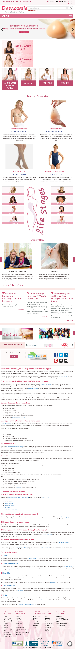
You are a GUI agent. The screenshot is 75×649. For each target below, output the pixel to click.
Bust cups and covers (11, 509)
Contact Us (19, 618)
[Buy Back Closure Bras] (17, 47)
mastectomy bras (33, 388)
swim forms (53, 582)
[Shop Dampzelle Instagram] (66, 360)
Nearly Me (6, 573)
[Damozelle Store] (14, 9)
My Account (63, 1)
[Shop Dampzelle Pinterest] (56, 360)
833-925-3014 (61, 625)
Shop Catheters (48, 630)
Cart (71, 1)
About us (18, 616)
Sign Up (13, 356)
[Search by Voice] (67, 8)
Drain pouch (8, 511)
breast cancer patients (15, 397)
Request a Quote (36, 626)
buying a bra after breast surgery (15, 446)
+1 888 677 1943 (53, 1)
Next (72, 29)
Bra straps (8, 507)
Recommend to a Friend (8, 622)
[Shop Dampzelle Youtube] (61, 360)
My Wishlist (7, 618)
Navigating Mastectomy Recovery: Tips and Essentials (11, 297)
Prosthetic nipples (10, 505)
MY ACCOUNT (8, 612)
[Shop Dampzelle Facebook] (56, 354)
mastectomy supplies (22, 547)
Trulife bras (42, 600)
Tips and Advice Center (12, 285)
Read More (21, 309)
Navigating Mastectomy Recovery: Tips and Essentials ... (12, 305)
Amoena (5, 555)
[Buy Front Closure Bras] (17, 60)
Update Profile (8, 636)
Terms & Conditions (36, 622)
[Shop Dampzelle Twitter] (61, 354)
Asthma (54, 271)
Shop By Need (38, 239)
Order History (8, 620)
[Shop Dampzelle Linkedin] (66, 354)
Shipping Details (35, 619)
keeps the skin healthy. (18, 417)
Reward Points (8, 629)
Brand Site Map (20, 627)
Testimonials (19, 621)
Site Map (18, 634)
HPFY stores (48, 612)
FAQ (17, 631)
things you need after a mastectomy (18, 497)
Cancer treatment (6, 423)
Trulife (4, 595)
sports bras (20, 590)
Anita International (9, 585)
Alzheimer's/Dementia (18, 271)
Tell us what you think (7, 631)
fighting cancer (63, 376)
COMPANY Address (60, 612)
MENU (5, 16)
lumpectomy (14, 568)
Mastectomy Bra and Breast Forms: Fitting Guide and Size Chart (62, 297)
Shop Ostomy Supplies (49, 624)
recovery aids (45, 497)
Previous (3, 29)
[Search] (71, 7)
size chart (18, 487)
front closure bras (64, 542)
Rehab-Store (48, 627)
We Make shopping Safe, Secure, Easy (37, 639)
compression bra (47, 534)
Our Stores (19, 623)
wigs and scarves (45, 547)
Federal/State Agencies (22, 620)
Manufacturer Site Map (22, 632)
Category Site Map (21, 629)
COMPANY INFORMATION (21, 612)
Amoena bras (32, 558)
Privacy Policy (37, 616)
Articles (18, 625)
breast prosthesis (46, 384)
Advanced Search (33, 10)
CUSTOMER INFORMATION (37, 612)
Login (70, 3)
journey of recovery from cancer (28, 604)
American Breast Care (10, 563)
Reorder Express (6, 626)
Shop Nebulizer (47, 617)
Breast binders (9, 503)
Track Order (7, 634)
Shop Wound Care (48, 620)
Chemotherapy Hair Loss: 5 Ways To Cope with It (36, 296)
